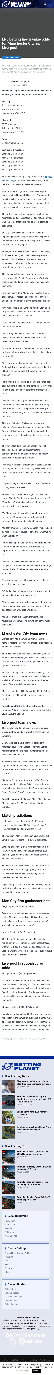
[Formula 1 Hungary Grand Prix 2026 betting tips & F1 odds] (8, 1178)
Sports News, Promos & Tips (18, 1253)
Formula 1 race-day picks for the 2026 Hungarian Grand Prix (32, 1152)
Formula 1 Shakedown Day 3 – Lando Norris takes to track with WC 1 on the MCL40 (34, 1099)
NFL (7, 1264)
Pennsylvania (11, 1224)
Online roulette (11, 1300)
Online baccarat (12, 1304)
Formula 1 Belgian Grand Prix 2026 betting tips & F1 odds (33, 1198)
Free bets (9, 1257)
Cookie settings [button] (21, 1370)
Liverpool (8, 1039)
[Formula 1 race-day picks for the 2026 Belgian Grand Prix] (8, 1193)
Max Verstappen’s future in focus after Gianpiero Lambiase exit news (34, 1082)
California (9, 1232)
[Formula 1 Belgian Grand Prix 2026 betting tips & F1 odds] (8, 1208)
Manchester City (18, 1039)
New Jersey (10, 1221)
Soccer (39, 1039)
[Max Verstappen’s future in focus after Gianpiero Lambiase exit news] (8, 1092)
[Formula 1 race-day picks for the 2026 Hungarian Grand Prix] (8, 1163)
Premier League (30, 1039)
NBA (7, 1272)
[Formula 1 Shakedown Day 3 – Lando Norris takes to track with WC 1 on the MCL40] (8, 1108)
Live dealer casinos (13, 1296)
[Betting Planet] (16, 4)
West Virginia (11, 1236)
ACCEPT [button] (36, 1371)
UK (43, 1039)
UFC (7, 1260)
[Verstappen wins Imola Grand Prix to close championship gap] (8, 1138)
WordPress (40, 1360)
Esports (8, 1268)
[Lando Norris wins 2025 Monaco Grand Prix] (8, 1123)
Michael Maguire (21, 81)
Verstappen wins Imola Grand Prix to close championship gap (34, 1128)
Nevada (8, 1228)
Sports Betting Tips (11, 57)
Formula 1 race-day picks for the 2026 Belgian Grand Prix (32, 1183)
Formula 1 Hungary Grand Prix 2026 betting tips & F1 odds (34, 1168)
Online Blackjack (12, 1293)
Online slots (10, 1289)
